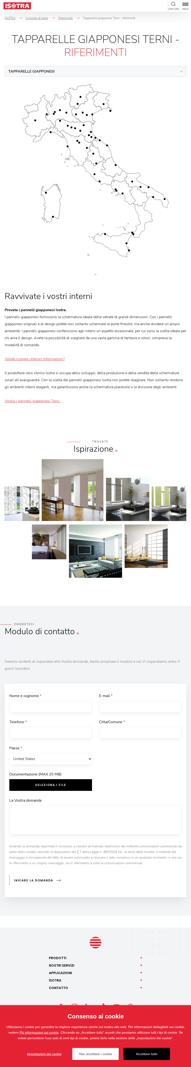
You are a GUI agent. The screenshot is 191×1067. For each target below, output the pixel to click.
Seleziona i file (50, 785)
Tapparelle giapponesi (31, 71)
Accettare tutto (146, 1054)
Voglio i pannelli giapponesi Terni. (32, 401)
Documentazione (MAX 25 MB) (35, 774)
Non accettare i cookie (95, 1054)
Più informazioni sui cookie (39, 1032)
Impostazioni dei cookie (44, 1054)
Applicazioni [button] (60, 973)
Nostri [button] (61, 965)
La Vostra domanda (25, 800)
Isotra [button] (55, 980)
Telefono (18, 722)
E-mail (106, 695)
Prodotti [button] (57, 958)
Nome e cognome (25, 695)
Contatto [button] (58, 988)
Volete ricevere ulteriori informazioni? (35, 359)
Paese (15, 748)
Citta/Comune (112, 722)
